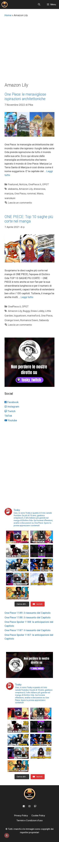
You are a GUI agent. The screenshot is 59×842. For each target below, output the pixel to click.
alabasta (13, 188)
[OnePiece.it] (5, 4)
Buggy (26, 310)
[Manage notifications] (6, 835)
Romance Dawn (29, 320)
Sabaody (44, 320)
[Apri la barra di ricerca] (38, 4)
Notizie (23, 184)
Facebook (12, 402)
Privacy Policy (21, 815)
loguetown (20, 315)
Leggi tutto (27, 297)
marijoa (9, 193)
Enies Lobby (37, 310)
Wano (40, 193)
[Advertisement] (29, 52)
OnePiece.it (34, 184)
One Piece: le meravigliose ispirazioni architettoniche (25, 96)
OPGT (45, 184)
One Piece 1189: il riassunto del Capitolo (28, 612)
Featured (13, 184)
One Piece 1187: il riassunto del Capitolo (28, 630)
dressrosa (39, 188)
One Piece (20, 193)
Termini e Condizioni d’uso (29, 820)
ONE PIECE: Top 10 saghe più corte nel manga (29, 219)
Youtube (12, 420)
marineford (33, 315)
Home (8, 15)
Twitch (11, 411)
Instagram (13, 406)
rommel (31, 193)
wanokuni (10, 198)
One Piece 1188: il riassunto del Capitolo (28, 617)
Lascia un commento (20, 202)
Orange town (12, 320)
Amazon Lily (26, 188)
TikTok (8, 415)
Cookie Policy (38, 815)
